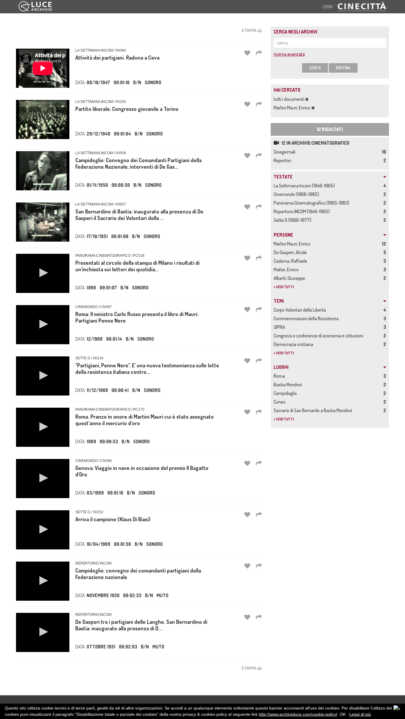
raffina (343, 67)
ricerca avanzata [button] (289, 54)
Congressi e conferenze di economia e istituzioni (319, 336)
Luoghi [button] (281, 367)
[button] (42, 272)
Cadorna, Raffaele (291, 261)
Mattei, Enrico (287, 269)
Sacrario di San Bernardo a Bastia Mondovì (314, 410)
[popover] (259, 53)
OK (343, 714)
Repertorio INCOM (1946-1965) (302, 211)
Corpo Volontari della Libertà (301, 310)
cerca (315, 67)
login (327, 6)
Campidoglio (286, 393)
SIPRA (280, 327)
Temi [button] (279, 301)
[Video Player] (42, 273)
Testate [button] (283, 177)
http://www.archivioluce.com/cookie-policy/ (298, 714)
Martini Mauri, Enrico (292, 108)
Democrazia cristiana (294, 344)
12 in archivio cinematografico (314, 143)
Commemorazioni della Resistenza (307, 318)
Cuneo (280, 402)
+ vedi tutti (284, 287)
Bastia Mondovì (289, 385)
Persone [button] (283, 235)
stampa (249, 30)
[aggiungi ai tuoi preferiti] (247, 53)
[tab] (330, 177)
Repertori (283, 160)
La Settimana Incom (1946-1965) (305, 186)
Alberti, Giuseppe (290, 278)
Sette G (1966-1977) (293, 220)
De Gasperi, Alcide (291, 252)
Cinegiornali (285, 152)
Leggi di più (360, 714)
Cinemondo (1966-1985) (297, 194)
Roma (280, 376)
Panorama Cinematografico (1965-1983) (312, 203)
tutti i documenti (289, 99)
